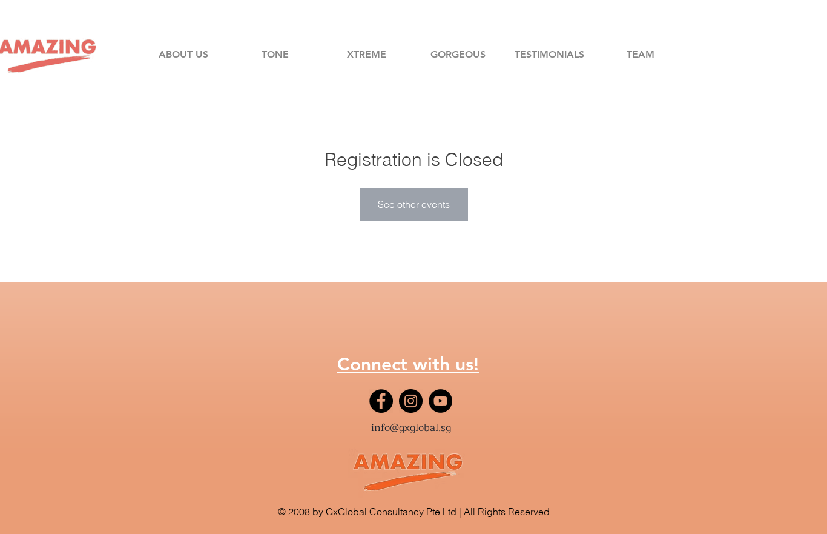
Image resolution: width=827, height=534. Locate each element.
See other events (414, 204)
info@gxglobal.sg (411, 427)
